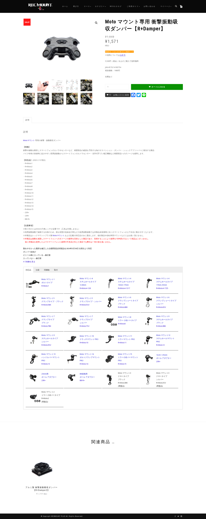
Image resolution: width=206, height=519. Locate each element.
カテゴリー (100, 6)
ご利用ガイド (133, 6)
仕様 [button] (37, 270)
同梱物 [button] (46, 270)
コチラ (123, 55)
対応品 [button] (28, 270)
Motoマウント (29, 140)
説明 (27, 120)
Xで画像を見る (29, 261)
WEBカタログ (116, 6)
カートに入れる (158, 87)
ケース (87, 6)
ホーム (65, 6)
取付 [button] (56, 270)
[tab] (27, 120)
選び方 (76, 6)
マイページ (165, 6)
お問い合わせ (149, 6)
